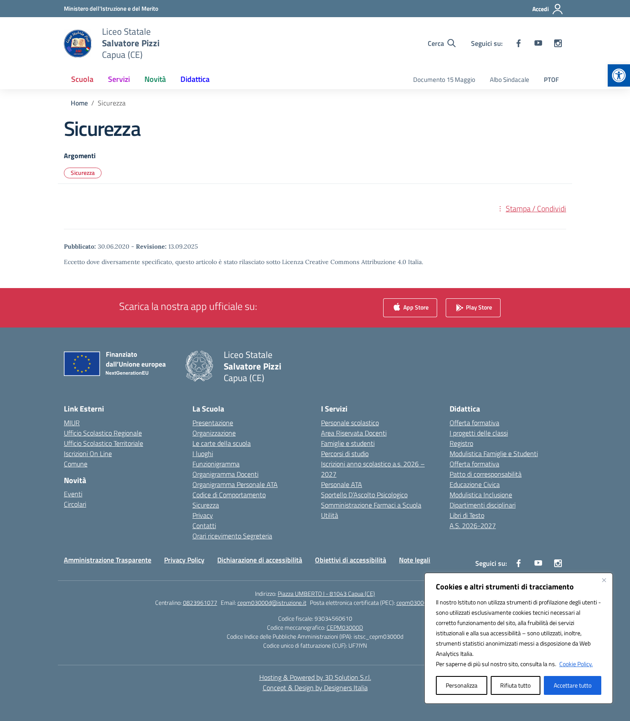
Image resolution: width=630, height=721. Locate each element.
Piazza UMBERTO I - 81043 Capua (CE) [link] (326, 593)
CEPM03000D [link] (345, 627)
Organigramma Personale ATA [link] (235, 484)
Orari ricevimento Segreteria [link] (232, 536)
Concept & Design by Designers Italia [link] (315, 687)
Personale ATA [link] (341, 484)
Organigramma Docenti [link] (225, 474)
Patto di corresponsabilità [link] (486, 474)
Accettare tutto (572, 685)
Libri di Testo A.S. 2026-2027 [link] (473, 520)
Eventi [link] (73, 494)
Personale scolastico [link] (350, 423)
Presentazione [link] (212, 423)
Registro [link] (461, 443)
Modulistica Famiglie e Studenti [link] (494, 453)
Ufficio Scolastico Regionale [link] (103, 433)
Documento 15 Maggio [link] (444, 79)
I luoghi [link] (202, 453)
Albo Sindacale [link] (509, 79)
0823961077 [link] (200, 602)
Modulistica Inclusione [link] (481, 495)
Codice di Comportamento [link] (229, 495)
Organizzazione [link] (214, 433)
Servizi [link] (119, 79)
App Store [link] (415, 306)
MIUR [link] (72, 423)
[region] (518, 638)
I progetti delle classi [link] (479, 433)
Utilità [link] (329, 515)
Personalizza (461, 685)
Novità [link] (155, 79)
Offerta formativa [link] (474, 423)
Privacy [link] (202, 515)
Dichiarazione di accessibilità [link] (259, 560)
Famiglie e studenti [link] (348, 443)
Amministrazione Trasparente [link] (107, 560)
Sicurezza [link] (83, 172)
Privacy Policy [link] (184, 560)
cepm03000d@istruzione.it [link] (271, 602)
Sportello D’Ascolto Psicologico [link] (364, 495)
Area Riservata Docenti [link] (354, 433)
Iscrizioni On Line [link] (88, 453)
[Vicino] (604, 580)
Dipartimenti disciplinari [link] (483, 505)
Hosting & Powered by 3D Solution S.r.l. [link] (315, 677)
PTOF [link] (551, 79)
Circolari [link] (75, 504)
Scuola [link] (82, 79)
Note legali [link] (414, 560)
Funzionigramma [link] (216, 464)
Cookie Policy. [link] (576, 663)
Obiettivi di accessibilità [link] (350, 560)
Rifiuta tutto (515, 685)
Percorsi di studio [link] (345, 453)
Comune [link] (75, 464)
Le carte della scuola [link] (221, 443)
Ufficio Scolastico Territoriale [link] (103, 443)
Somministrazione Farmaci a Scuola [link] (371, 505)
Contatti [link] (204, 525)
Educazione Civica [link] (475, 484)
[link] (619, 75)
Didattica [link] (195, 79)
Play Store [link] (478, 306)
